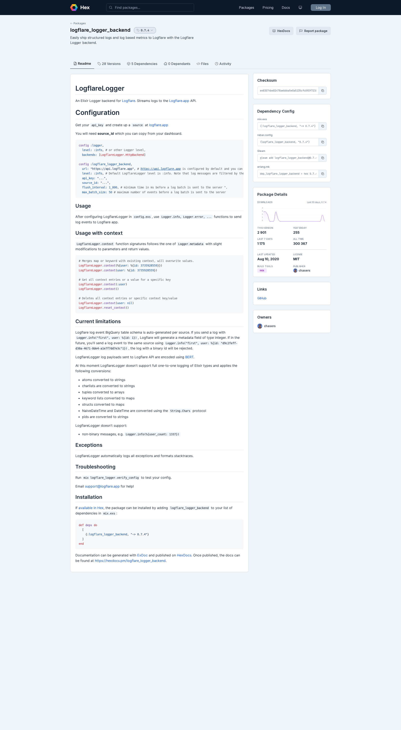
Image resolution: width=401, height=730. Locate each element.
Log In (321, 7)
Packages (246, 7)
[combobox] (150, 7)
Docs (286, 7)
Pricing (268, 7)
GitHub (261, 298)
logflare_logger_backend (100, 30)
